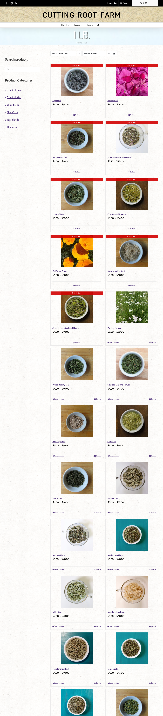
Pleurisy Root (58, 441)
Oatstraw (111, 441)
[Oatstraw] (132, 421)
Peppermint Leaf (60, 157)
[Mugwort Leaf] (77, 535)
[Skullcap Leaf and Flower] (132, 364)
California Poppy (60, 271)
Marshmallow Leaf (60, 669)
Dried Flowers (14, 90)
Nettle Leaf (57, 498)
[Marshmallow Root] (132, 592)
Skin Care (12, 112)
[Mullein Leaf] (132, 478)
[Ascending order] (79, 53)
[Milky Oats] (77, 592)
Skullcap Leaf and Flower (118, 384)
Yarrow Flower (114, 328)
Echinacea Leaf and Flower (119, 157)
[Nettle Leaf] (77, 478)
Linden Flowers (59, 214)
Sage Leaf (56, 100)
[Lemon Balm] (132, 648)
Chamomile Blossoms (116, 214)
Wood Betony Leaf (60, 384)
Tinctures (12, 127)
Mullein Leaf (113, 498)
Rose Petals (112, 100)
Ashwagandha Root (116, 271)
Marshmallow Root (116, 612)
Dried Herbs (14, 97)
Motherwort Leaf (115, 555)
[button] (98, 25)
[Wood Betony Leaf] (77, 364)
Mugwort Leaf (58, 555)
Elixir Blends (14, 105)
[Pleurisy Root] (77, 421)
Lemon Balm (112, 669)
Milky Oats (57, 612)
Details (77, 115)
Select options (114, 342)
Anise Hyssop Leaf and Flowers (66, 328)
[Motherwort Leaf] (132, 535)
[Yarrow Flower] (132, 307)
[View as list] (114, 53)
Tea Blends (13, 120)
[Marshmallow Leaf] (77, 648)
